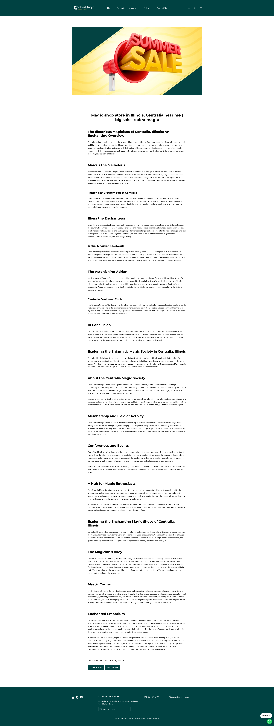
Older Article (95, 667)
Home (110, 8)
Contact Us (162, 8)
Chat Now (266, 716)
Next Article (112, 667)
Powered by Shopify (153, 718)
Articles (147, 8)
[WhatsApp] (269, 721)
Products (121, 8)
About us (133, 8)
